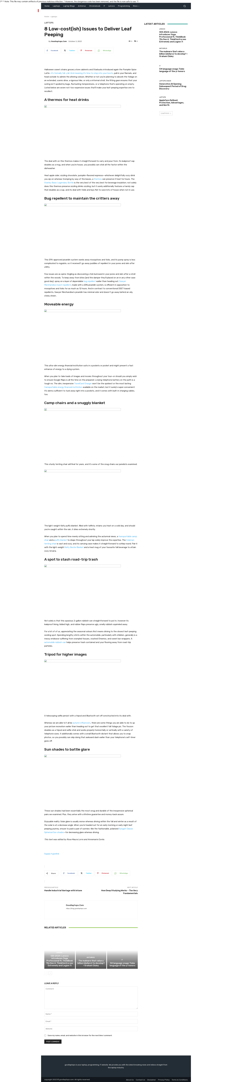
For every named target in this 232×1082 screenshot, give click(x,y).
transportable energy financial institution (63, 387)
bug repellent (90, 281)
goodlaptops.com (59, 41)
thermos (98, 179)
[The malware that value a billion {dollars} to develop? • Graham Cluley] (91, 950)
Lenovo (59, 952)
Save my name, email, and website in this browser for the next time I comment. (80, 1035)
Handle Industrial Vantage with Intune (63, 890)
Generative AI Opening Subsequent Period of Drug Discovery (172, 86)
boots (110, 73)
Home (46, 16)
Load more (165, 113)
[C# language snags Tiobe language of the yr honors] (122, 950)
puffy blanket (61, 540)
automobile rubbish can (55, 642)
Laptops (54, 16)
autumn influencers (81, 723)
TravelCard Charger (83, 383)
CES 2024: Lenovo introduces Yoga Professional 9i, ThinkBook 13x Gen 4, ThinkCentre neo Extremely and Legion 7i (59, 961)
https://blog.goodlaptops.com (76, 908)
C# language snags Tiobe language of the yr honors (122, 964)
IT (122, 960)
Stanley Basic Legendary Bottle (59, 182)
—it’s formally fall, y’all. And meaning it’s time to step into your (78, 73)
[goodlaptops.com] (46, 41)
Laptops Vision (165, 81)
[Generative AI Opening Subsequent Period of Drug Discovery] (150, 85)
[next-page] (50, 973)
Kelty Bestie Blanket (74, 547)
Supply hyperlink (51, 854)
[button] (184, 6)
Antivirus (91, 957)
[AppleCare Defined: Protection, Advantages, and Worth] (150, 101)
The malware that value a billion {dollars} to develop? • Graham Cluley (91, 963)
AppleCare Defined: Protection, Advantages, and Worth (171, 102)
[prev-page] (46, 973)
